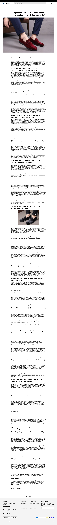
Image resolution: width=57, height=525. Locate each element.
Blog (37, 5)
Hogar (4, 5)
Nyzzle (5, 521)
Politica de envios (23, 503)
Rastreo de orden (33, 508)
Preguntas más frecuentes (34, 503)
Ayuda (40, 5)
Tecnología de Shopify (9, 521)
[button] (54, 3)
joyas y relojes (23, 5)
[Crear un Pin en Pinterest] (20, 488)
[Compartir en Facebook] (18, 488)
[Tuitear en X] (16, 488)
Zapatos (33, 5)
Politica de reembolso (51, 521)
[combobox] (30, 3)
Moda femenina (8, 5)
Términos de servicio (24, 508)
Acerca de (32, 506)
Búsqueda (40, 521)
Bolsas (29, 5)
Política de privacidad (24, 506)
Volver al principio (28, 496)
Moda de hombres (16, 5)
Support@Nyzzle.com (6, 506)
